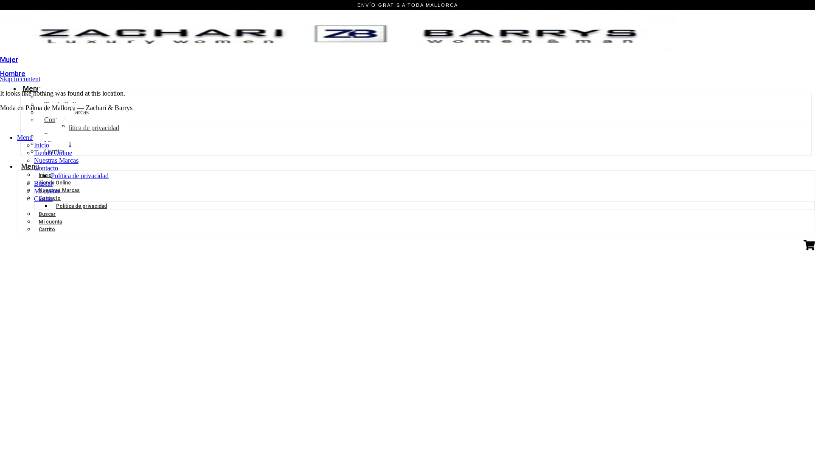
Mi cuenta (50, 222)
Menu (32, 89)
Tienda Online (53, 152)
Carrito (47, 229)
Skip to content (20, 78)
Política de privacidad (81, 206)
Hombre (12, 74)
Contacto (46, 168)
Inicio (41, 145)
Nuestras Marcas (56, 160)
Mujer (9, 60)
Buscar (47, 214)
